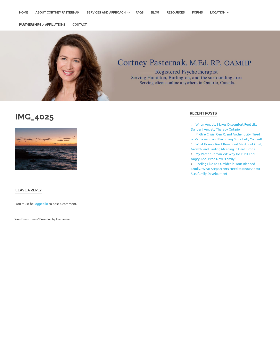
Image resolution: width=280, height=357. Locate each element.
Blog (155, 12)
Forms (197, 12)
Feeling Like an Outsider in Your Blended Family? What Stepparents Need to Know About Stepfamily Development (225, 168)
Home (23, 12)
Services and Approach (106, 12)
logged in (41, 203)
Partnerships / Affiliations (42, 24)
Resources (176, 12)
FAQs (139, 12)
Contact (80, 24)
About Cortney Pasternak (57, 12)
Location (217, 12)
